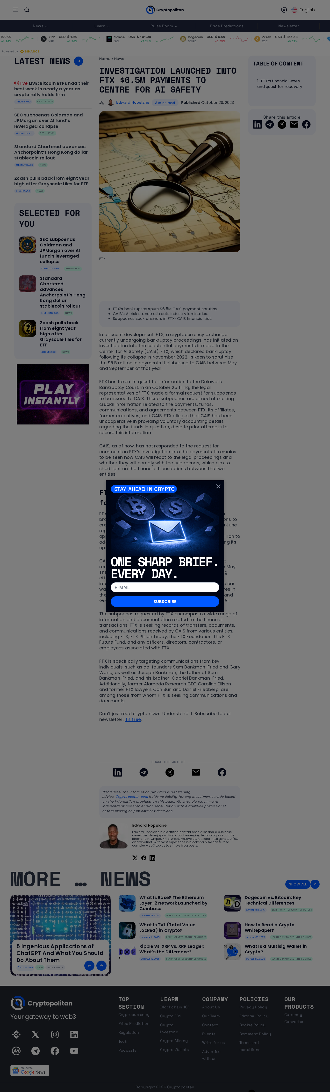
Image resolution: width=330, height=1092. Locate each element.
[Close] (218, 486)
